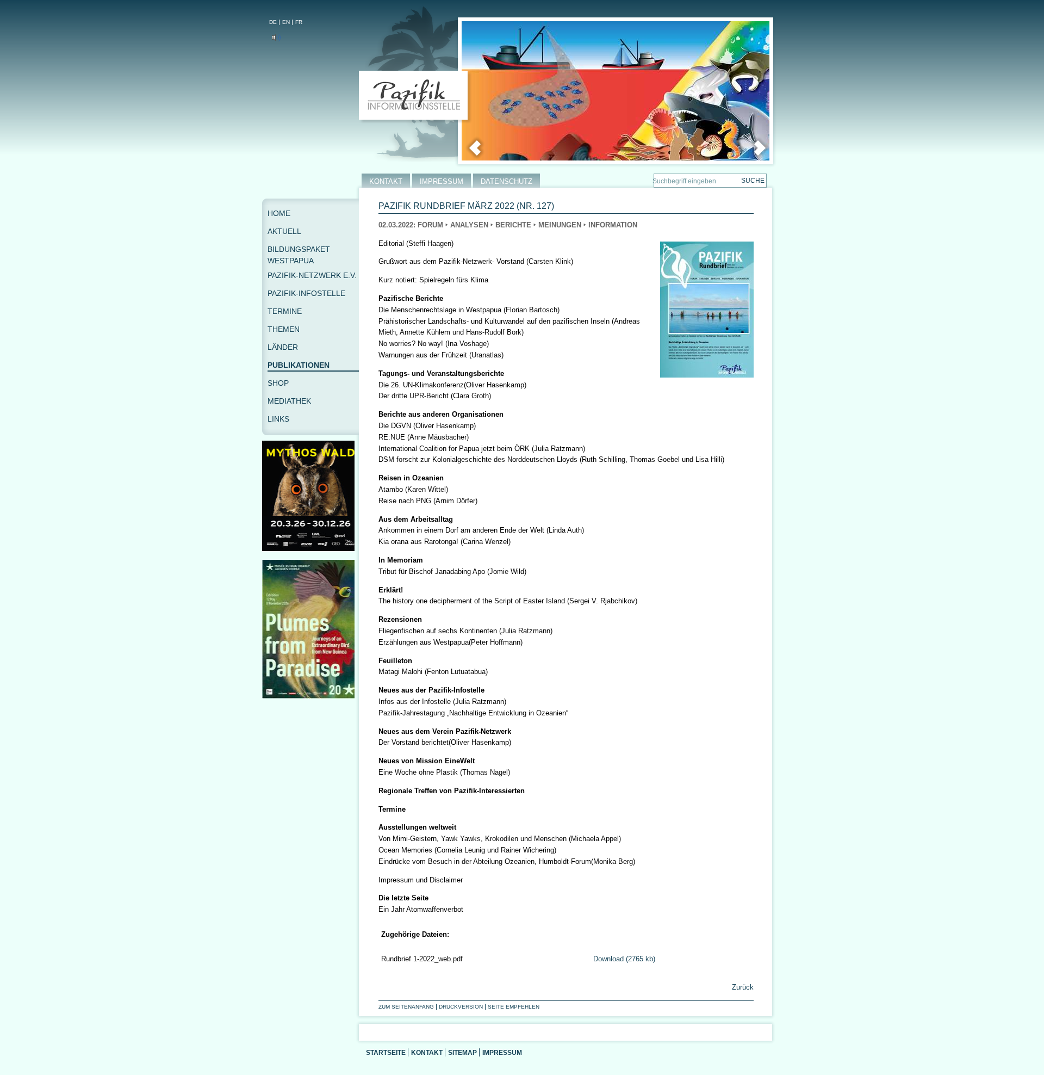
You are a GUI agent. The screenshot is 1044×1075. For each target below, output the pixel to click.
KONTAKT (385, 181)
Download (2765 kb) (624, 959)
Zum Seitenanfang (406, 1007)
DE (273, 22)
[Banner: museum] (310, 696)
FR (298, 22)
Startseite (386, 1052)
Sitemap (462, 1052)
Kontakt (427, 1052)
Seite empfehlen (513, 1007)
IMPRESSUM (441, 181)
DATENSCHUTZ (506, 181)
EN (286, 22)
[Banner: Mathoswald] (310, 549)
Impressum (502, 1052)
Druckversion (461, 1007)
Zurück (742, 987)
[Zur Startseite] (416, 97)
